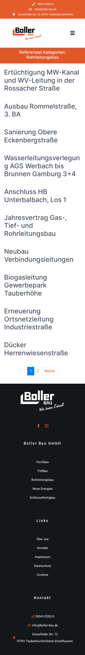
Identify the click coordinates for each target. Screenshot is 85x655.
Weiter (49, 371)
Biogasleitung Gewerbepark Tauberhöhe (25, 285)
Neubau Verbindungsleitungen (38, 255)
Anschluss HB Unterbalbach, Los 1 (35, 196)
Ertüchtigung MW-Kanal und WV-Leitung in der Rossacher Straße (41, 80)
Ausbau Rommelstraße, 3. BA (40, 110)
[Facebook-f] (38, 426)
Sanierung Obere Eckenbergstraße (31, 136)
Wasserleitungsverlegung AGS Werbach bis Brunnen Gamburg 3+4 (42, 166)
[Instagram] (46, 426)
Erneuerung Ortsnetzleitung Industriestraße (29, 319)
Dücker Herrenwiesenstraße (36, 349)
